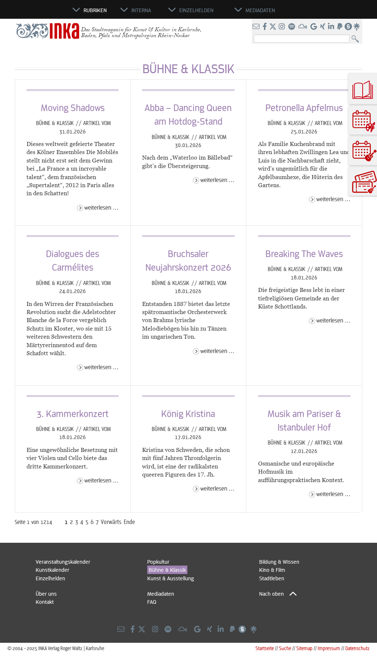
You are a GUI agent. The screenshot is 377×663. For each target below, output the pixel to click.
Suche (285, 648)
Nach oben (271, 593)
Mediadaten (160, 593)
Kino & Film (272, 569)
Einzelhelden (50, 578)
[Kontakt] (257, 27)
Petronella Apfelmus (304, 107)
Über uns (46, 593)
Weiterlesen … (101, 207)
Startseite (265, 648)
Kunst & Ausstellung (170, 578)
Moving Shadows (73, 107)
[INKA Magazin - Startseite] (39, 13)
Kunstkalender (52, 569)
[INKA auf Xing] (323, 27)
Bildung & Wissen (279, 561)
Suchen (357, 39)
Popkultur (158, 561)
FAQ (151, 601)
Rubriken (95, 10)
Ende (129, 521)
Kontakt (45, 601)
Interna (141, 10)
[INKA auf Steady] (348, 27)
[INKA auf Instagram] (282, 27)
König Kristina (188, 413)
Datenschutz (357, 648)
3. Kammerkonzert (72, 413)
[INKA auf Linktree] (357, 27)
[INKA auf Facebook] (265, 27)
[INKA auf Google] (314, 27)
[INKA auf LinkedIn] (332, 27)
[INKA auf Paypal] (340, 27)
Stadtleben (271, 578)
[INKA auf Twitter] (272, 27)
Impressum (329, 648)
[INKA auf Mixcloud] (303, 27)
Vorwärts (111, 521)
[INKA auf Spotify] (292, 27)
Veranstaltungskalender (63, 561)
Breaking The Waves (304, 253)
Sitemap (304, 648)
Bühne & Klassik (55, 123)
